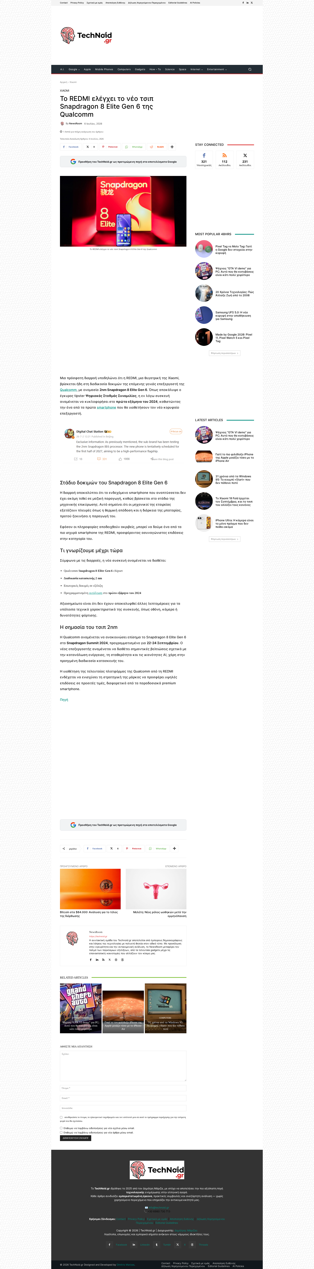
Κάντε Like (204, 153)
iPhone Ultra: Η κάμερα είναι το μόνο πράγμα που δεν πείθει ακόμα (234, 524)
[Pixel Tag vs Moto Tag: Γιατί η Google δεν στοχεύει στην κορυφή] (204, 249)
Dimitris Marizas (125, 1264)
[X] (252, 3)
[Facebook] (243, 3)
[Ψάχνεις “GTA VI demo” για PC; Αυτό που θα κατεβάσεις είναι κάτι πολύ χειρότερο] (81, 1008)
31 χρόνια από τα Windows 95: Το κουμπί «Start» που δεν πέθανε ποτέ (166, 1025)
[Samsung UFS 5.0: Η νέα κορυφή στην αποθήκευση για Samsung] (204, 315)
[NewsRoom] (63, 123)
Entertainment (80, 1018)
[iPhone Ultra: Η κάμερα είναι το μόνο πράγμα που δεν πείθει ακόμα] (204, 523)
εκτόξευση (95, 593)
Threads (203, 1244)
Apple (123, 1018)
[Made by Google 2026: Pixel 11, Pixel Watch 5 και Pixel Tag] (204, 337)
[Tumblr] (156, 1244)
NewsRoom (75, 123)
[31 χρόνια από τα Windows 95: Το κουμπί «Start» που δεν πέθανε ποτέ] (165, 1008)
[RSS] (103, 959)
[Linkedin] (247, 3)
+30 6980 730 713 (159, 1211)
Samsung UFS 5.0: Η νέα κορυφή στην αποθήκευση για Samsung (233, 316)
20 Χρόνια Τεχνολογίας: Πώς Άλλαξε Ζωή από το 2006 (235, 293)
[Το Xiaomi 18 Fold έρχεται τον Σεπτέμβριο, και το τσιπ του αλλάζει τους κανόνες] (204, 501)
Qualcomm (68, 390)
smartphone (106, 407)
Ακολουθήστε (224, 153)
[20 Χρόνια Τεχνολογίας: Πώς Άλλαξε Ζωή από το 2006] (204, 293)
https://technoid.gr (98, 936)
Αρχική (63, 82)
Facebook (121, 1244)
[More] (172, 146)
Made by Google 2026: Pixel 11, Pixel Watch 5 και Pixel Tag (234, 338)
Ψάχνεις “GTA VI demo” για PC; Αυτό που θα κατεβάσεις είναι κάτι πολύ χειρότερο (80, 1025)
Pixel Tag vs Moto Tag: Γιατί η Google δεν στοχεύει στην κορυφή (234, 250)
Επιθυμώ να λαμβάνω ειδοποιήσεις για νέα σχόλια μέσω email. (99, 1128)
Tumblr (167, 1244)
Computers (165, 1018)
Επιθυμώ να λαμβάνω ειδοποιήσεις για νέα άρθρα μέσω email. (99, 1132)
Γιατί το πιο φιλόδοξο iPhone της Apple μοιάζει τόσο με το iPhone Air (123, 1025)
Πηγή (64, 700)
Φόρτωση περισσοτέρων (223, 353)
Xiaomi (73, 82)
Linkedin (145, 1244)
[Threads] (122, 959)
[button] (249, 69)
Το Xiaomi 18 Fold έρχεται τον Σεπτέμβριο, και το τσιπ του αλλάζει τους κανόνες (234, 502)
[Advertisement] (187, 35)
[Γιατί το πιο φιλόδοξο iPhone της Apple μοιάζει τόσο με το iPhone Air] (123, 1008)
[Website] (116, 959)
